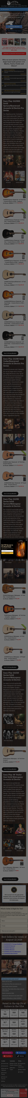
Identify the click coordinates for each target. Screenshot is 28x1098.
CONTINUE (7, 553)
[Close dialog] (26, 540)
